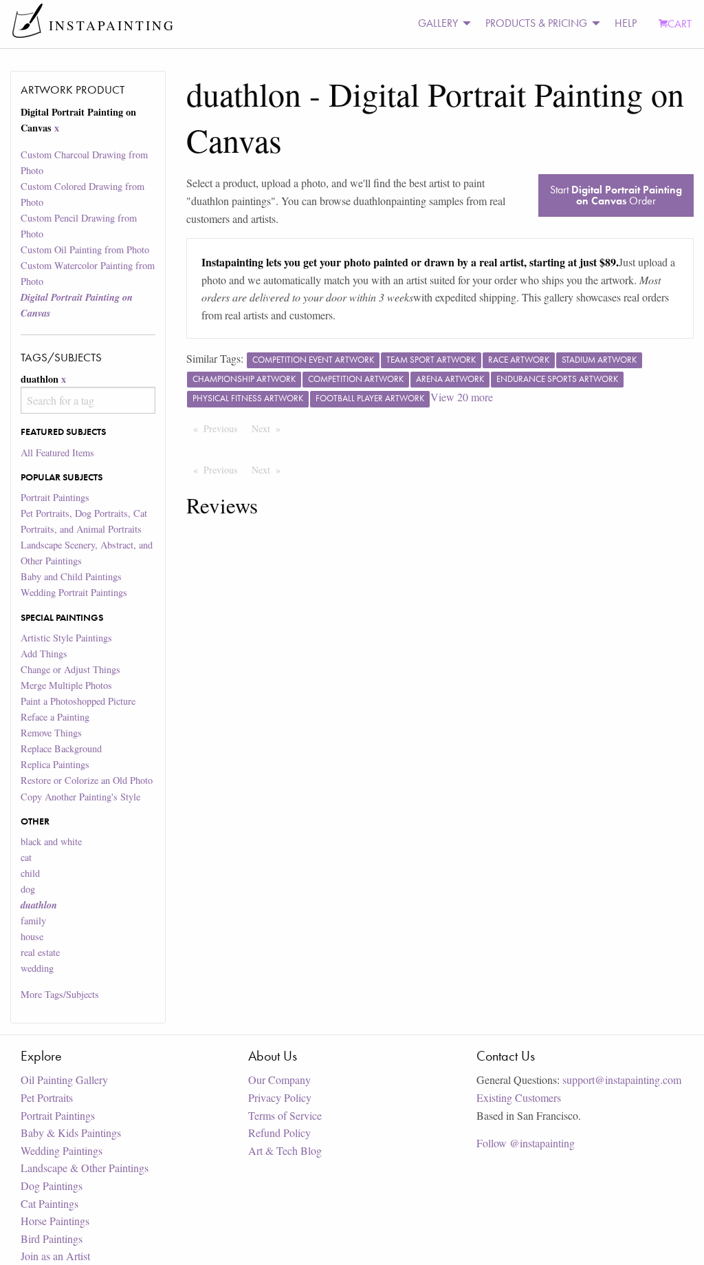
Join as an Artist (55, 1255)
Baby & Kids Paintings (71, 1132)
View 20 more (461, 397)
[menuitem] (440, 23)
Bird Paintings (51, 1238)
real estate (40, 952)
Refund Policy (279, 1132)
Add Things (44, 653)
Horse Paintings (55, 1220)
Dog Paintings (51, 1185)
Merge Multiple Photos (66, 685)
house (32, 936)
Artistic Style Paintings (66, 637)
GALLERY (438, 23)
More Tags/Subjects (60, 994)
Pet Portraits (47, 1097)
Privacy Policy (279, 1097)
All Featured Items (57, 452)
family (33, 920)
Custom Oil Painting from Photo (85, 249)
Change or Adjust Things (70, 669)
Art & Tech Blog (285, 1150)
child (30, 873)
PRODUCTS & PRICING (536, 23)
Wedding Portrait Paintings (74, 592)
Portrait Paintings (55, 497)
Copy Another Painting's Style (80, 796)
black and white (51, 841)
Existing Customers (518, 1097)
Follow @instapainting (525, 1143)
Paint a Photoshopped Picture (78, 701)
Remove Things (51, 732)
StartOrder (616, 195)
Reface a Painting (55, 716)
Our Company (279, 1079)
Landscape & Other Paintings (84, 1167)
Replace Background (61, 748)
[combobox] (88, 400)
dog (28, 888)
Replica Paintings (55, 764)
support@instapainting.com (621, 1079)
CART (680, 24)
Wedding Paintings (61, 1150)
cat (26, 857)
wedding (37, 968)
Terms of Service (285, 1115)
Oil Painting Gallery (64, 1079)
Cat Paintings (49, 1203)
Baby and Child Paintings (71, 576)
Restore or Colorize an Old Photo (87, 780)
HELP (626, 23)
